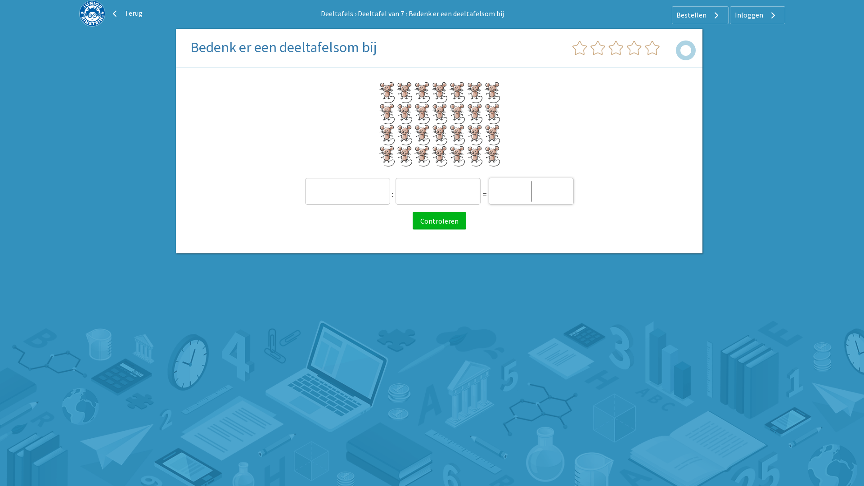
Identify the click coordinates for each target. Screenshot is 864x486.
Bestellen (692, 14)
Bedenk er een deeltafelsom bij (456, 13)
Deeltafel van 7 (381, 13)
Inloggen (750, 14)
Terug (133, 13)
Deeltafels (337, 13)
